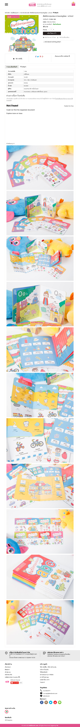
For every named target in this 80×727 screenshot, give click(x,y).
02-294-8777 (46, 691)
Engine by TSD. (54, 725)
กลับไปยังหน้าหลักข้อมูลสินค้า (52, 42)
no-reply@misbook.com (50, 693)
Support (42, 682)
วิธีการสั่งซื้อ (19, 59)
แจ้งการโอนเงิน (44, 669)
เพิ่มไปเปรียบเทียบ (64, 37)
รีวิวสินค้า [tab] (23, 67)
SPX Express (8, 720)
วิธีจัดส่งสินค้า (44, 672)
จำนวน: (45, 30)
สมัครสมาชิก (8, 674)
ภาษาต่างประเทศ (24, 13)
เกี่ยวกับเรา (8, 667)
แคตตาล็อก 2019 (44, 680)
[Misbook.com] (40, 4)
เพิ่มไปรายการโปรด (50, 37)
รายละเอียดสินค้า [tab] (11, 67)
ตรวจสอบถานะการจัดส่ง (46, 674)
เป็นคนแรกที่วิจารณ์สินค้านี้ (62, 56)
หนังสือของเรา (15, 13)
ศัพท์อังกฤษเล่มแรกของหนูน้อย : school (41, 13)
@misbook (46, 696)
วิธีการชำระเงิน (52, 667)
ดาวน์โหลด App (44, 677)
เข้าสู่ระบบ (8, 672)
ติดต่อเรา (7, 669)
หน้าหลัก (7, 13)
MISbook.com (33, 725)
